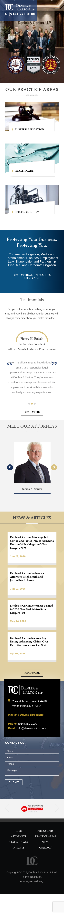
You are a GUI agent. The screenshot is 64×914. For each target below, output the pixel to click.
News (45, 842)
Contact (45, 848)
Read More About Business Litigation (32, 277)
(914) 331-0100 (21, 14)
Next (54, 467)
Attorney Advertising (31, 881)
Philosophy (45, 831)
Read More (32, 412)
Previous (10, 467)
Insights (18, 848)
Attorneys (18, 836)
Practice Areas (45, 836)
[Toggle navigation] (56, 7)
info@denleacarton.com (31, 728)
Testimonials (18, 842)
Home (18, 831)
